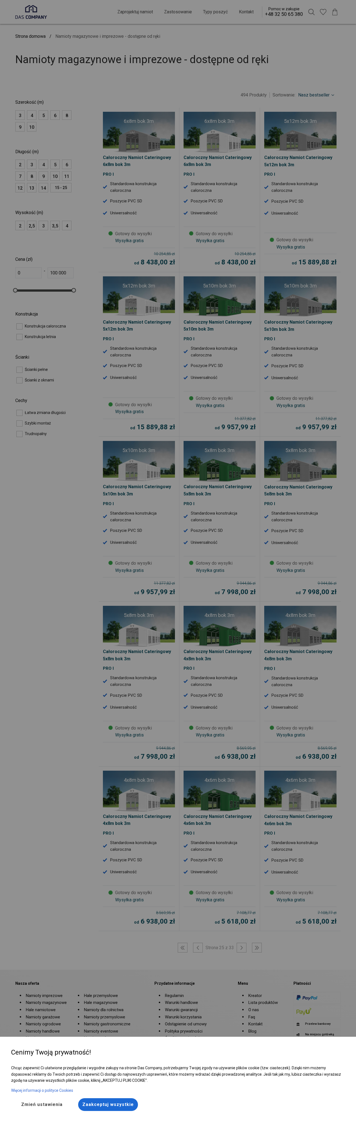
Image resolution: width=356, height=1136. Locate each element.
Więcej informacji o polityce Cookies (42, 1090)
